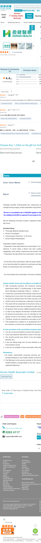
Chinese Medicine (8, 487)
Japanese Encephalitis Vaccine (30, 475)
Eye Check (6, 483)
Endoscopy (6, 477)
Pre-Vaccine (6, 463)
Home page (3, 15)
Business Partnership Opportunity (26, 539)
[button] (33, 46)
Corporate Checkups (8, 490)
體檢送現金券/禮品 (29, 11)
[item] (11, 153)
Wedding (21, 540)
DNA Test (5, 482)
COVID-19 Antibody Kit (9, 467)
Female (5, 462)
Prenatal (5, 473)
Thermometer (25, 486)
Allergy (5, 475)
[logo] (6, 11)
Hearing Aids (25, 489)
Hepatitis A (25, 467)
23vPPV (24, 463)
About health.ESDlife (8, 539)
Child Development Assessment (11, 488)
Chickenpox (25, 472)
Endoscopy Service (12, 416)
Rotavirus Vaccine (27, 473)
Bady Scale (25, 487)
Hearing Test (6, 485)
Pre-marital (6, 472)
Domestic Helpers (8, 480)
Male (4, 468)
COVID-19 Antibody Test (9, 465)
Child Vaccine (25, 460)
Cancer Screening (8, 478)
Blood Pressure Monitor (28, 482)
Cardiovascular (7, 470)
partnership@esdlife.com (12, 508)
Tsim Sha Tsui (6, 376)
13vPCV (24, 465)
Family (37, 540)
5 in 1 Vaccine (25, 468)
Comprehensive (7, 460)
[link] (7, 522)
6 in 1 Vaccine (25, 470)
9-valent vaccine (26, 462)
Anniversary (29, 540)
